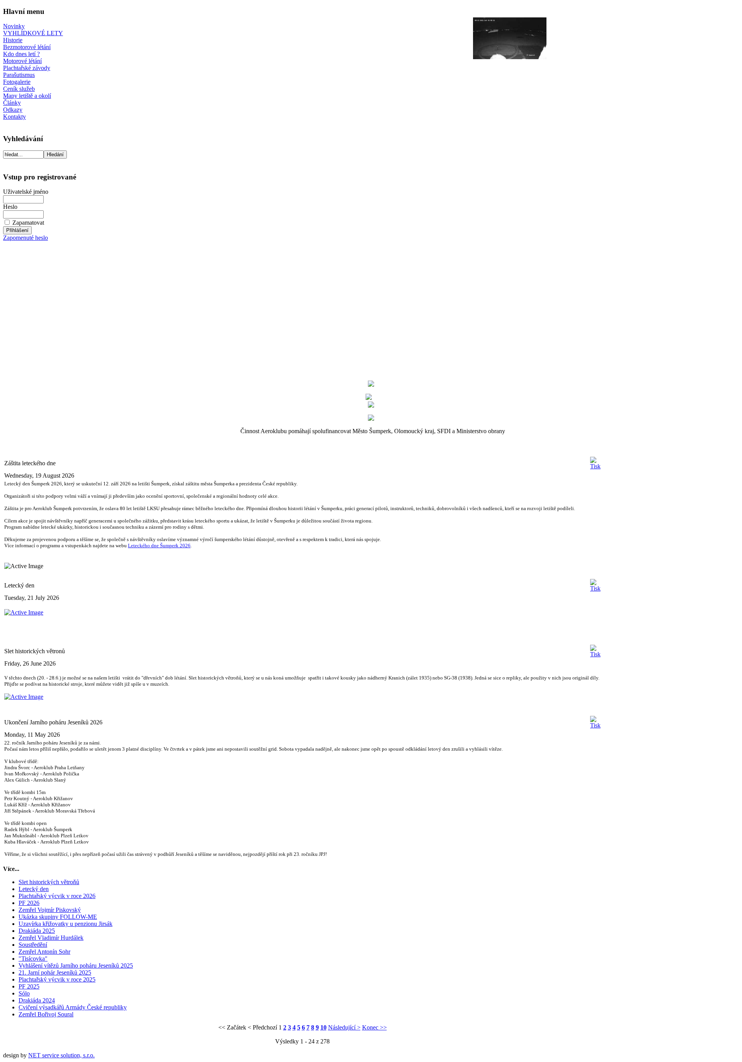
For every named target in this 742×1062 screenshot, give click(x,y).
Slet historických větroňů (49, 882)
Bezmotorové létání (27, 47)
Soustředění (33, 944)
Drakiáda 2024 (37, 1000)
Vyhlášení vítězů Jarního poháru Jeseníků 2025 (76, 965)
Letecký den (34, 889)
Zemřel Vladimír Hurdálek (51, 937)
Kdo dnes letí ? (21, 54)
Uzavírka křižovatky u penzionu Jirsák (65, 923)
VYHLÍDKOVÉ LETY (33, 33)
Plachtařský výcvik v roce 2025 (57, 979)
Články (12, 102)
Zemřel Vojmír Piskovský (50, 910)
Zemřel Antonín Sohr (44, 951)
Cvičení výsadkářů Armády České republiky (73, 1007)
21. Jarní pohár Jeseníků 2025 (55, 972)
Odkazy (12, 109)
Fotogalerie (17, 82)
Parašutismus (19, 75)
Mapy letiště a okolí (27, 95)
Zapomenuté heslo (25, 237)
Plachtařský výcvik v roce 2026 (57, 896)
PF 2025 (29, 986)
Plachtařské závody (26, 68)
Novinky (14, 26)
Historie (12, 40)
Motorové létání (22, 61)
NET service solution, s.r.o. (61, 1055)
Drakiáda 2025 (37, 930)
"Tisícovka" (33, 958)
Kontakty (14, 116)
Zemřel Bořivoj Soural (46, 1014)
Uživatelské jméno (25, 191)
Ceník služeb (19, 88)
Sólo (24, 993)
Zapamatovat (28, 222)
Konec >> (374, 1027)
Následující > (344, 1027)
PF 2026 (29, 903)
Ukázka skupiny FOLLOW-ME (58, 916)
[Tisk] (595, 461)
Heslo (10, 206)
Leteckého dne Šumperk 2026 (159, 545)
